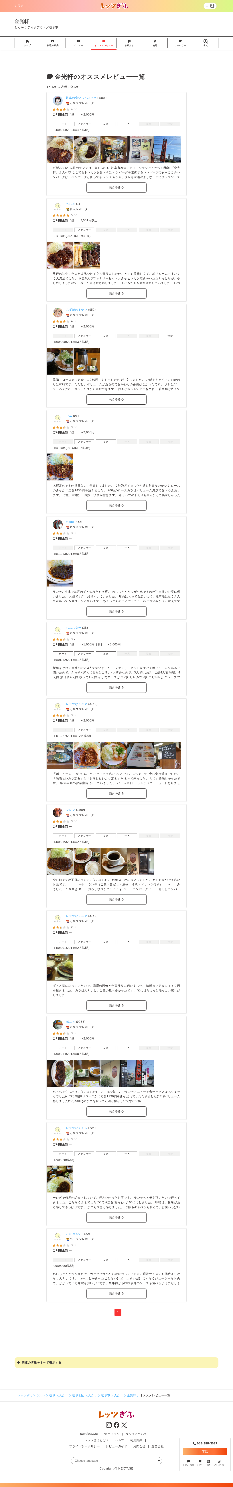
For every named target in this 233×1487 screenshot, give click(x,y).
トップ (27, 43)
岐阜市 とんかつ (112, 1395)
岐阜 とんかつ (58, 1395)
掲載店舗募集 (89, 1434)
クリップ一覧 (219, 1465)
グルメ (41, 1395)
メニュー (78, 43)
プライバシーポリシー (84, 1446)
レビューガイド (116, 1446)
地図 (155, 43)
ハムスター (73, 627)
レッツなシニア (76, 703)
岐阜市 (53, 27)
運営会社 (157, 1446)
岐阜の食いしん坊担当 (81, 97)
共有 (208, 1465)
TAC (69, 415)
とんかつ (21, 27)
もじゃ (70, 203)
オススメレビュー (103, 43)
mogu (70, 521)
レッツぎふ (25, 1395)
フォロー (200, 1465)
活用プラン (112, 1434)
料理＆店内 (53, 43)
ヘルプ (119, 1440)
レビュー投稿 (188, 1465)
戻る (20, 5)
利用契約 (136, 1440)
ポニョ (70, 1021)
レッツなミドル (76, 1127)
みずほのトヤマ (76, 309)
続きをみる (116, 187)
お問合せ (139, 1446)
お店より (129, 43)
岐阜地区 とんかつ (84, 1395)
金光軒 (131, 1395)
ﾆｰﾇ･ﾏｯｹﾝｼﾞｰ (74, 1233)
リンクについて (136, 1434)
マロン (70, 809)
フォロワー (180, 43)
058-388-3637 (205, 1443)
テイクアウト (37, 27)
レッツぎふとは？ (96, 1440)
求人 (205, 45)
